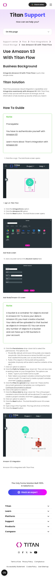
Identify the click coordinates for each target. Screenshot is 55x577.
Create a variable (23, 380)
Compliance (39, 562)
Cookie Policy (31, 567)
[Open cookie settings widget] (4, 573)
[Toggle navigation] (51, 5)
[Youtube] (35, 552)
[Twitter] (27, 552)
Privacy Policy (27, 562)
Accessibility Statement (16, 567)
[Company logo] (5, 5)
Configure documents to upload (18, 387)
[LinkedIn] (31, 552)
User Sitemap (43, 567)
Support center (10, 41)
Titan (8, 506)
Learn (8, 511)
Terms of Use (16, 562)
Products (10, 526)
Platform (10, 516)
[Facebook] (22, 552)
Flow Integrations (39, 41)
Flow (24, 41)
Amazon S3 (11, 134)
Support (9, 521)
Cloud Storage (10, 44)
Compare (10, 531)
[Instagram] (19, 552)
